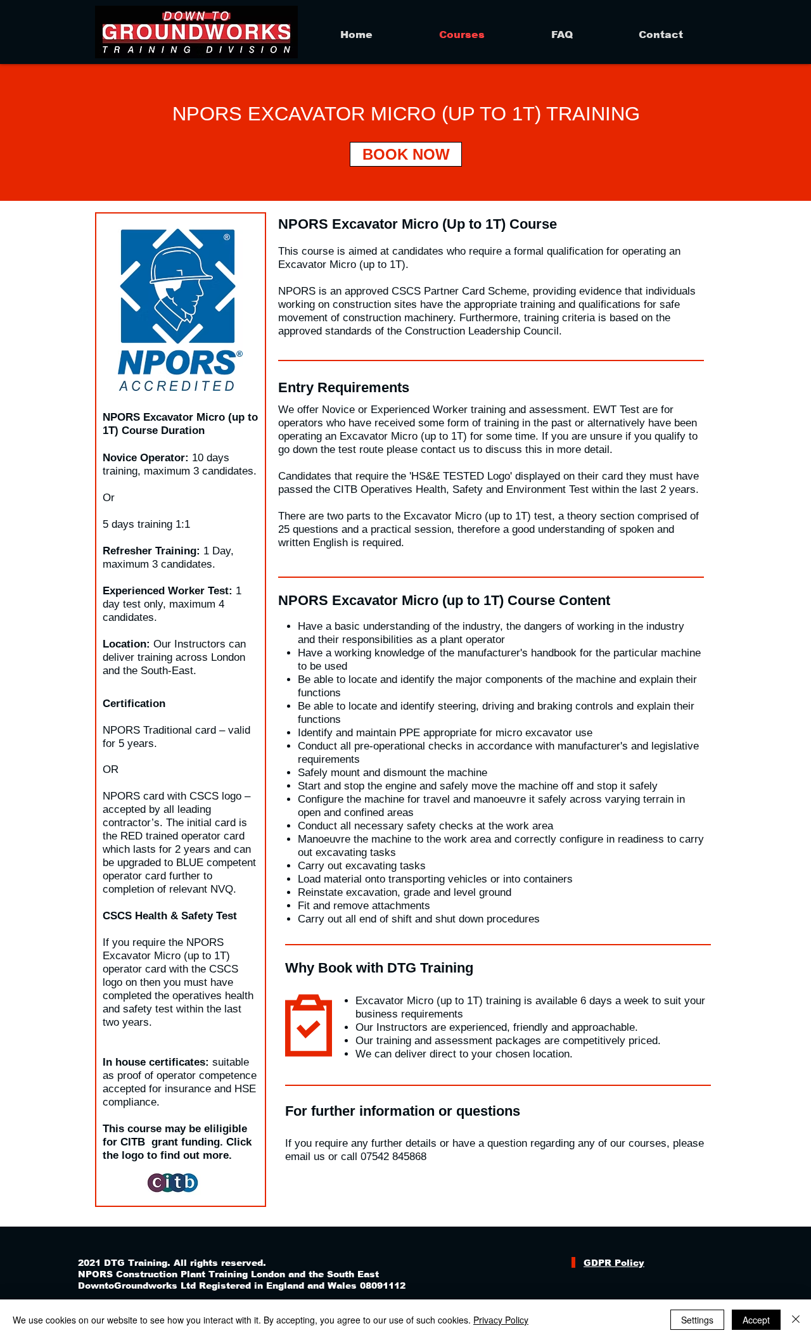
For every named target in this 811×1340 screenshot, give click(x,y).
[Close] (795, 1320)
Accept (756, 1319)
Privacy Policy (500, 1319)
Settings (697, 1319)
